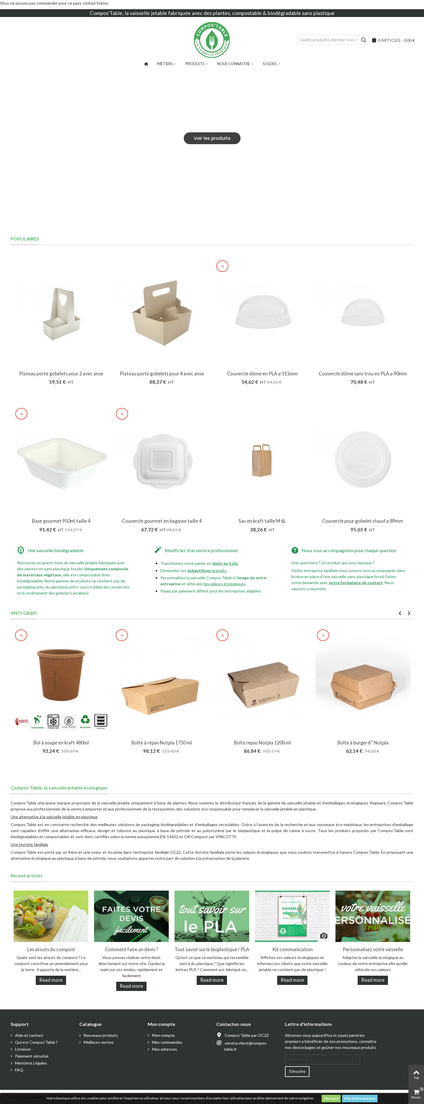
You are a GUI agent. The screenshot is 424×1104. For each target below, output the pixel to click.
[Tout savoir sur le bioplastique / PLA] (212, 915)
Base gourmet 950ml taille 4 (61, 521)
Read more (51, 980)
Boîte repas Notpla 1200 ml (262, 742)
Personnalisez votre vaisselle (373, 949)
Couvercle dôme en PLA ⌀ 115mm (262, 373)
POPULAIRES (25, 238)
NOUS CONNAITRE (233, 63)
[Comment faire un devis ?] (131, 915)
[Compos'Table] (212, 40)
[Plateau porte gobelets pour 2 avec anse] (61, 313)
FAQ (18, 1069)
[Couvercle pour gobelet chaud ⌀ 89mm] (363, 461)
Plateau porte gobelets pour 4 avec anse (162, 373)
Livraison (22, 1049)
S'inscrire (297, 1071)
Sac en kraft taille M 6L (262, 521)
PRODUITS (195, 63)
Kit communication (292, 949)
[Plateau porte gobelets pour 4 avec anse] (162, 313)
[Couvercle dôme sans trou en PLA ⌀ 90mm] (363, 313)
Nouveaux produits (100, 1035)
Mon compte (163, 1035)
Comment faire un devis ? (131, 949)
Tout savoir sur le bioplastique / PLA (212, 949)
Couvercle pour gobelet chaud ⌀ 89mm (362, 521)
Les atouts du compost (51, 949)
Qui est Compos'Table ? (36, 1042)
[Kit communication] (292, 915)
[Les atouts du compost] (51, 915)
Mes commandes (166, 1042)
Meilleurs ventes (98, 1042)
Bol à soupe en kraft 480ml (61, 742)
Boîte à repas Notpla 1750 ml (162, 742)
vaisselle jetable (148, 13)
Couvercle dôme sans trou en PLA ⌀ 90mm (363, 373)
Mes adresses (164, 1049)
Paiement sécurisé (31, 1056)
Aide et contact (28, 1035)
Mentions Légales (30, 1062)
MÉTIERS (165, 63)
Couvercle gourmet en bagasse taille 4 (162, 521)
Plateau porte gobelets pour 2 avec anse (61, 373)
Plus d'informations (360, 1098)
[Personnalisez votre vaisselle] (372, 915)
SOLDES (270, 63)
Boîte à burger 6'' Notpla (363, 742)
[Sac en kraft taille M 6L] (262, 461)
